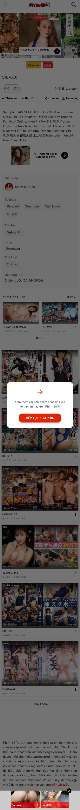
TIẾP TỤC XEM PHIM (40, 418)
